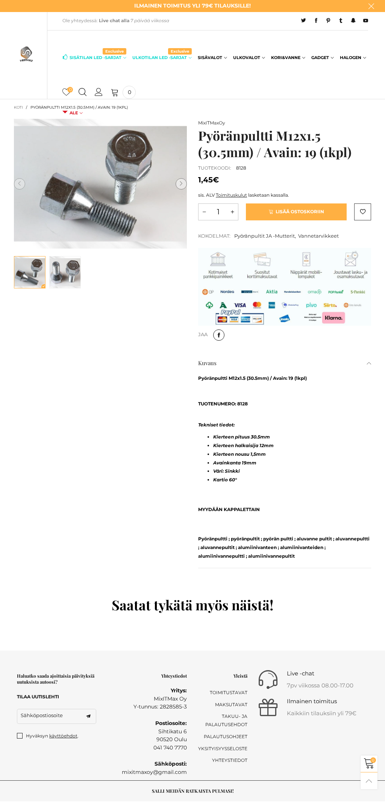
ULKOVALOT (246, 57)
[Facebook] (316, 21)
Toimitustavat (228, 692)
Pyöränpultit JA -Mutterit (264, 236)
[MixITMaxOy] (26, 54)
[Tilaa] (88, 716)
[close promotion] (371, 6)
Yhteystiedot (229, 760)
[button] (19, 184)
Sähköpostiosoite (42, 715)
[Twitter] (303, 21)
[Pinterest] (328, 21)
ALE (74, 112)
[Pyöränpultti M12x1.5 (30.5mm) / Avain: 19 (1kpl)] (100, 184)
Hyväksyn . (52, 736)
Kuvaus (207, 363)
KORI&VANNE (285, 57)
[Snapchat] (353, 21)
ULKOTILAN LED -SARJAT (160, 57)
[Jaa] (218, 335)
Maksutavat (231, 704)
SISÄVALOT (210, 57)
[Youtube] (365, 21)
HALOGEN (350, 57)
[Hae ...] (82, 92)
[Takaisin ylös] (369, 780)
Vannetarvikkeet (318, 236)
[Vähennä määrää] (204, 212)
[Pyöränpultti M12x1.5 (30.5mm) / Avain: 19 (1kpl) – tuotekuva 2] (65, 272)
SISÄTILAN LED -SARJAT (97, 57)
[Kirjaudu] (99, 92)
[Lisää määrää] (232, 212)
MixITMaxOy (211, 123)
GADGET (320, 57)
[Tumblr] (341, 21)
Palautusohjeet (225, 736)
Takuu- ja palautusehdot (226, 720)
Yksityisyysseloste (222, 748)
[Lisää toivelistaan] (362, 211)
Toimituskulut (231, 195)
